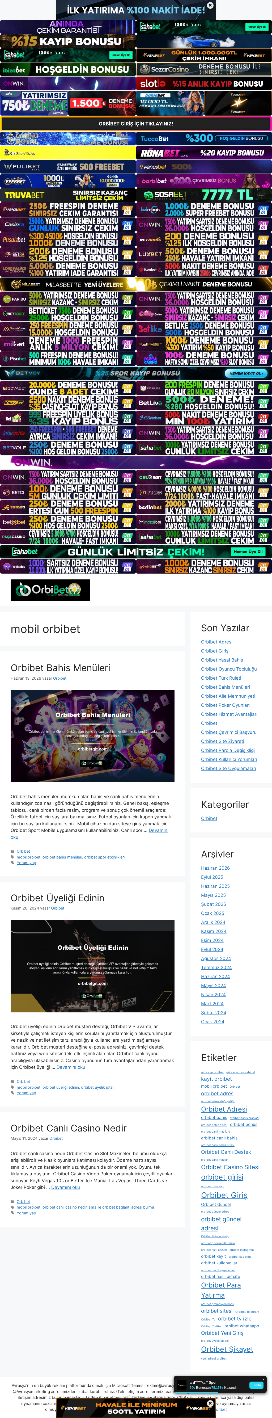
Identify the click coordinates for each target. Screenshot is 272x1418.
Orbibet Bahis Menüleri (60, 667)
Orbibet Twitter (211, 1326)
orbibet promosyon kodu (217, 1304)
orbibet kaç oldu (240, 1257)
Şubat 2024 (213, 1012)
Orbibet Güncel (216, 1204)
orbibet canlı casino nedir (64, 1207)
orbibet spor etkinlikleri (104, 857)
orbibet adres (217, 1093)
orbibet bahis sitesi (214, 1125)
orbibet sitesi (217, 1311)
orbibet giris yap (212, 1186)
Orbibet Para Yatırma (221, 1290)
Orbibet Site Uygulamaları (228, 768)
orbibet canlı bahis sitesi (218, 1145)
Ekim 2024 (212, 940)
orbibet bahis (214, 1117)
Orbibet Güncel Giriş (215, 1236)
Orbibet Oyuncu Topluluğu (229, 669)
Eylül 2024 (212, 949)
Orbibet (23, 851)
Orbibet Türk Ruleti (221, 678)
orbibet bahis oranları (244, 1118)
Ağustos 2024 (216, 958)
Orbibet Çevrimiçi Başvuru (229, 732)
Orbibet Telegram (247, 1312)
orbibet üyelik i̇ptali (97, 1087)
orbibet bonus (243, 1124)
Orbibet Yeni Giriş (222, 1333)
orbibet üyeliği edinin (60, 1087)
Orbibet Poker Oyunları (225, 705)
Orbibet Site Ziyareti (222, 741)
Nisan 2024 (213, 994)
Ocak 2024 (212, 1021)
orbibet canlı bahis (219, 1138)
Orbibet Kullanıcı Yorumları (229, 759)
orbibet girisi (222, 1177)
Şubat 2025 (213, 904)
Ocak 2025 (212, 913)
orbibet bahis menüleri (62, 857)
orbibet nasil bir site (220, 1276)
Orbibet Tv (208, 1319)
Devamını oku (71, 1067)
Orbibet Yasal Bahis (222, 660)
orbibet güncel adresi (221, 1223)
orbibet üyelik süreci (215, 1341)
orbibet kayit (213, 1256)
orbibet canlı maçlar (214, 1160)
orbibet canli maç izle (215, 1131)
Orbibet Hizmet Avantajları (229, 714)
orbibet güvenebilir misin (218, 1243)
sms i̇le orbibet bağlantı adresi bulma (121, 1207)
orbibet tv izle (235, 1318)
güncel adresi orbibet (240, 1072)
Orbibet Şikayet (227, 1349)
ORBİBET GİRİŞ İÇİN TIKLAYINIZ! (136, 124)
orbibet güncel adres (215, 1211)
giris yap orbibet (212, 1072)
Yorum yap (26, 862)
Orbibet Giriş (214, 651)
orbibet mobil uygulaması (218, 1270)
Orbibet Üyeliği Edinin (57, 897)
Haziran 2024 (215, 976)
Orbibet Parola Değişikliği (228, 750)
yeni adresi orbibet (214, 1358)
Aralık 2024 (213, 922)
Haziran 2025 (215, 886)
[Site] (68, 209)
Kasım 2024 (214, 931)
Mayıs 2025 (213, 895)
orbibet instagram (242, 1250)
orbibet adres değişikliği (218, 1101)
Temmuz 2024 (216, 967)
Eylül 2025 (212, 877)
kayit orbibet (216, 1079)
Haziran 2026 (215, 868)
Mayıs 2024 (213, 985)
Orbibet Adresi (216, 642)
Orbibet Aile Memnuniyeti (228, 696)
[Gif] (136, 284)
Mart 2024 (212, 1003)
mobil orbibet (28, 857)
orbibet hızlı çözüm (214, 1250)
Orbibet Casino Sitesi (230, 1167)
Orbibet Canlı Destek (226, 1152)
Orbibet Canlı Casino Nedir (69, 1128)
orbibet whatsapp (241, 1325)
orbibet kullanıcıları (220, 1262)
